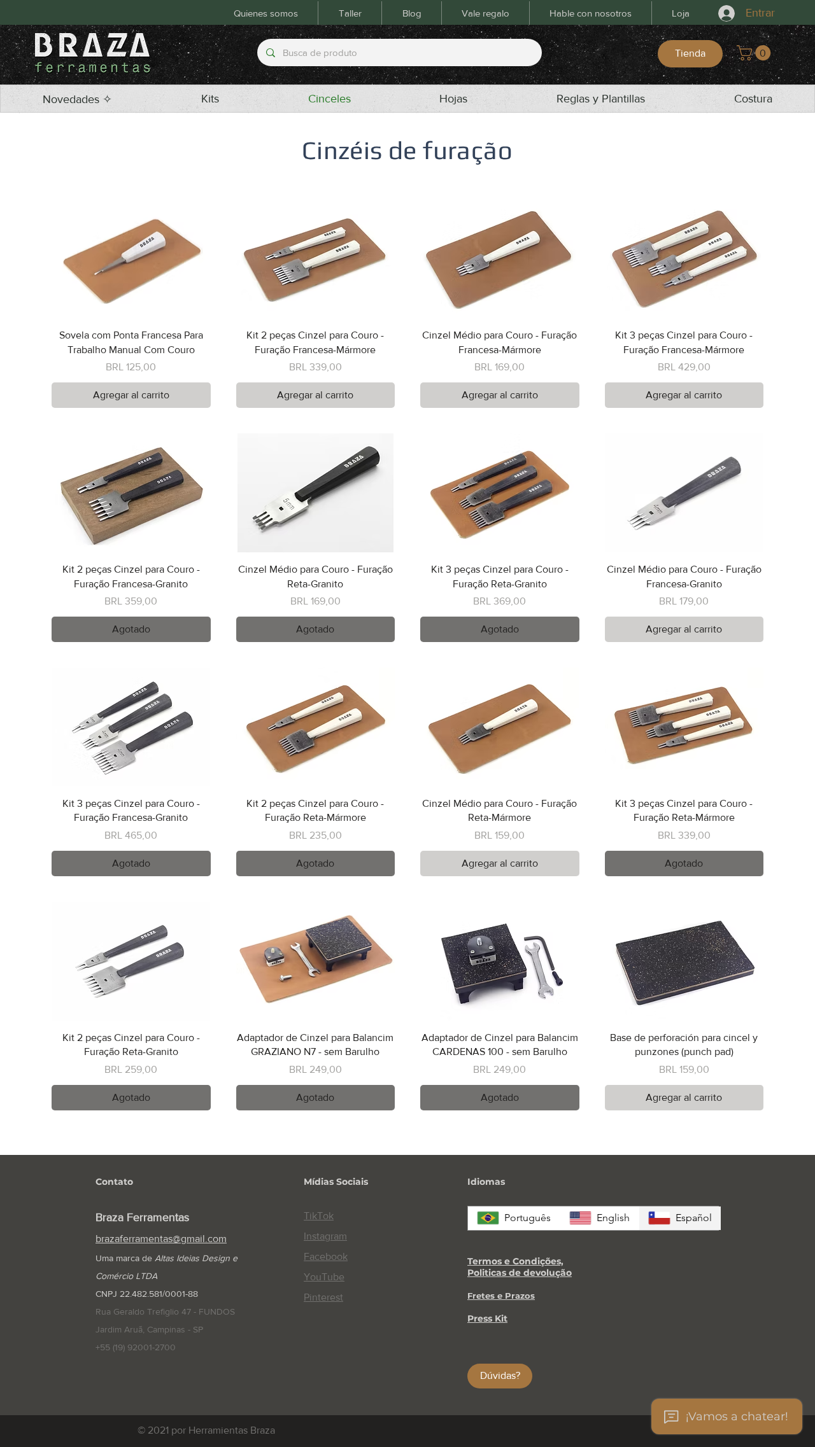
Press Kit (487, 1318)
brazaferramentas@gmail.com (161, 1238)
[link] (755, 52)
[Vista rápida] (131, 258)
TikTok (319, 1215)
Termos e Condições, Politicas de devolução (519, 1266)
